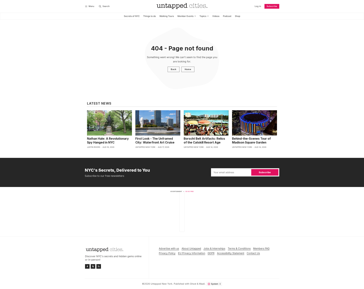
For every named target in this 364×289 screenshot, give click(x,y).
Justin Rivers (93, 147)
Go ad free (189, 191)
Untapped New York (145, 147)
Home (188, 69)
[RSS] (98, 266)
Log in (258, 6)
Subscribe (272, 6)
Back (173, 69)
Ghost (193, 283)
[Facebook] (87, 266)
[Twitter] (93, 266)
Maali (202, 283)
